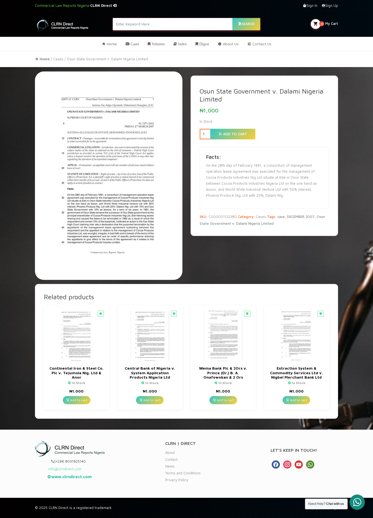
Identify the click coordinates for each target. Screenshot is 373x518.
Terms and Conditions (183, 473)
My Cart (329, 23)
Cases (58, 59)
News (169, 466)
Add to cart (234, 134)
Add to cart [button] (78, 400)
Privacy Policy (176, 480)
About (170, 452)
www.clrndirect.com (71, 476)
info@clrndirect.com (64, 469)
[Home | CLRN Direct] (62, 24)
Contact (171, 459)
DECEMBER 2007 (301, 216)
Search (248, 24)
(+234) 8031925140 (70, 461)
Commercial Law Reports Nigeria (74, 5)
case (281, 216)
